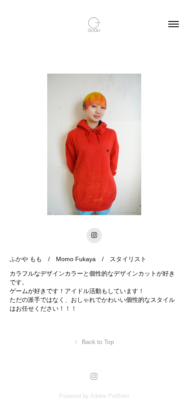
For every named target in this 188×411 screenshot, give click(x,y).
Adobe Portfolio (109, 396)
